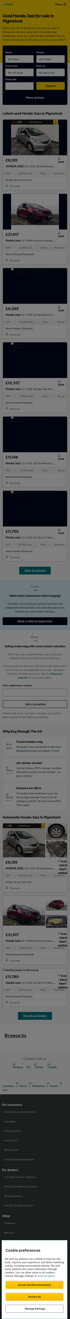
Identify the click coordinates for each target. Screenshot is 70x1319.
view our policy (46, 1276)
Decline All (34, 1296)
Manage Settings (35, 1308)
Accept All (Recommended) (34, 1284)
